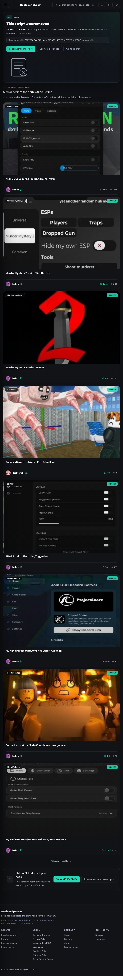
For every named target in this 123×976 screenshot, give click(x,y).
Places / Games (9, 942)
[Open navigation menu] (6, 5)
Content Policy (40, 951)
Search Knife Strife (66, 879)
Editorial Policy (40, 955)
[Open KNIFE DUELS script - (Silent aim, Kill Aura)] (61, 148)
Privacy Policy (39, 938)
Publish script (8, 946)
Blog (66, 942)
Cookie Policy (71, 946)
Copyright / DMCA (42, 942)
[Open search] (101, 5)
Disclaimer (38, 946)
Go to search (73, 48)
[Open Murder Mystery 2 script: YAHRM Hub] (61, 243)
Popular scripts (8, 934)
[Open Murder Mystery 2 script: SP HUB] (61, 337)
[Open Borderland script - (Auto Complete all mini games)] (61, 715)
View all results (61, 861)
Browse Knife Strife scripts (99, 879)
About (67, 934)
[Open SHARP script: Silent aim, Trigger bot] (61, 526)
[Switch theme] (109, 5)
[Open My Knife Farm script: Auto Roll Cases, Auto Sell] (61, 620)
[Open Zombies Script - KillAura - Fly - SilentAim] (61, 432)
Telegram (100, 938)
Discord (99, 934)
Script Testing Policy (43, 959)
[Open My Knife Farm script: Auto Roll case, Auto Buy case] (61, 809)
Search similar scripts (21, 48)
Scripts (4, 938)
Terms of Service (41, 934)
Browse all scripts (49, 48)
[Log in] (117, 5)
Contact (68, 938)
